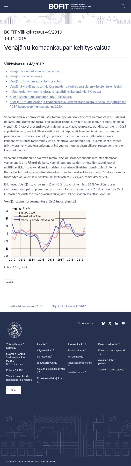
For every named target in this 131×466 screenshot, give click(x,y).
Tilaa (13, 390)
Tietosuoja (43, 356)
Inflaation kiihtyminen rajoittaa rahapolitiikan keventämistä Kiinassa (55, 91)
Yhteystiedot (13, 344)
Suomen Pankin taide (110, 369)
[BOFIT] (70, 6)
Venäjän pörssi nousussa (26, 76)
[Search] (122, 6)
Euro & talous (75, 350)
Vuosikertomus (76, 372)
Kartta (10, 347)
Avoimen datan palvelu (106, 361)
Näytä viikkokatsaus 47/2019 (69, 306)
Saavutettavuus (46, 362)
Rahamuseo (74, 356)
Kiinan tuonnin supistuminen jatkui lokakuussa (41, 96)
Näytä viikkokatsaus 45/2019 (25, 306)
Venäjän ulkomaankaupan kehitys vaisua (36, 81)
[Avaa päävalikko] (9, 6)
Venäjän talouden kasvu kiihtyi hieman (35, 71)
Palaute (41, 344)
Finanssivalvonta (107, 344)
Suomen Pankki (76, 344)
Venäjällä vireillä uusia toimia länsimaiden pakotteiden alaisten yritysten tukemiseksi (66, 86)
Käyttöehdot (44, 350)
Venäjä (9, 282)
